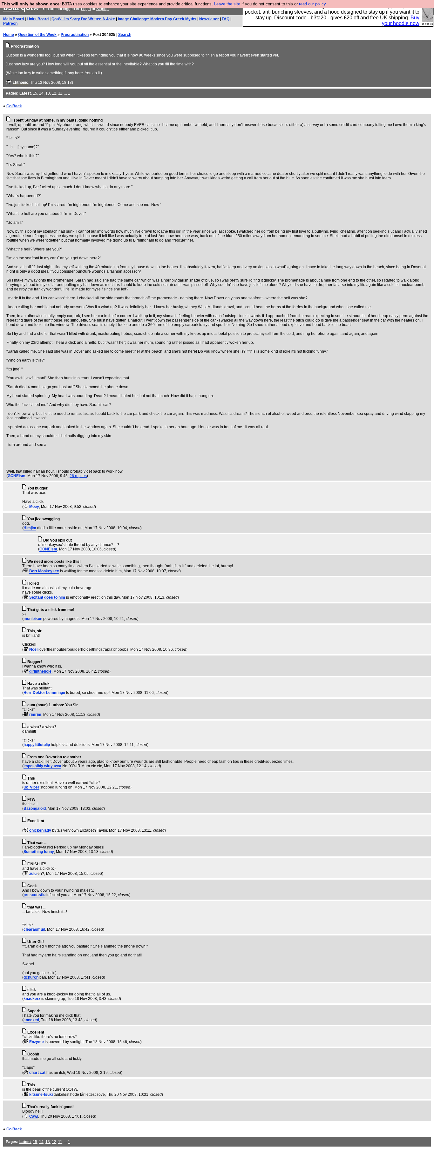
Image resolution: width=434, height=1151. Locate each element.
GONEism (16, 476)
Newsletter (209, 19)
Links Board (38, 19)
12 (54, 93)
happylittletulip (37, 744)
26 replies (78, 476)
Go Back (14, 106)
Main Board (13, 19)
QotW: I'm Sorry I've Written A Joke (83, 19)
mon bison (33, 618)
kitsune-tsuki (41, 1094)
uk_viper (31, 787)
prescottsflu (34, 895)
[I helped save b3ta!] (9, 82)
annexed (31, 1020)
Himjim (30, 528)
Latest (25, 93)
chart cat (37, 1072)
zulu (33, 873)
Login (86, 9)
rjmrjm (35, 714)
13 (47, 93)
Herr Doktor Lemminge (44, 692)
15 (35, 93)
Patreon (10, 23)
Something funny (39, 851)
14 (41, 93)
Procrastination (75, 34)
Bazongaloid (35, 808)
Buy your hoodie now (400, 20)
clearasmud (34, 929)
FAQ (225, 19)
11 (60, 93)
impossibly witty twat (42, 766)
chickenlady (40, 830)
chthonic (20, 82)
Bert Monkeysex (44, 571)
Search (124, 34)
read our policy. (313, 4)
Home (8, 34)
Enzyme (36, 1042)
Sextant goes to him (47, 597)
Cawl (33, 1116)
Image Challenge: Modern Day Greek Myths (157, 19)
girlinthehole (40, 671)
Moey (34, 506)
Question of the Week (37, 34)
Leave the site (227, 4)
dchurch (31, 977)
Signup (102, 9)
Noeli (33, 649)
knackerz (32, 998)
